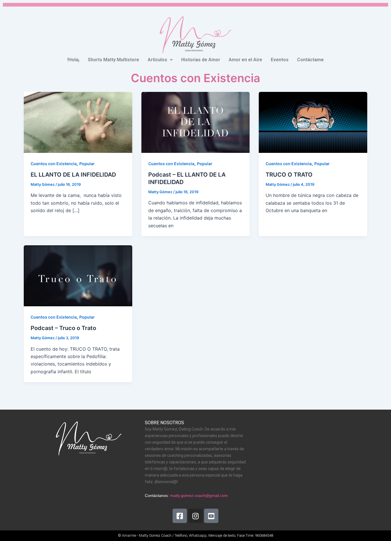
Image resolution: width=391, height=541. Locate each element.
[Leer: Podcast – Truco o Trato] (78, 275)
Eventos (280, 59)
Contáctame (310, 59)
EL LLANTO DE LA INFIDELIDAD (73, 174)
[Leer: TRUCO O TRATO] (313, 122)
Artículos (157, 59)
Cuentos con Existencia (54, 163)
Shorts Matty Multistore (113, 59)
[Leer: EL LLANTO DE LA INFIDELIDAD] (78, 122)
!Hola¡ (73, 59)
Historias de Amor (200, 59)
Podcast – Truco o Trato (63, 328)
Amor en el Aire (245, 59)
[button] (160, 59)
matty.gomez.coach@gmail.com (199, 495)
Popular (87, 163)
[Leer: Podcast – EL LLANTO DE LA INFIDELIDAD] (195, 122)
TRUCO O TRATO (289, 174)
